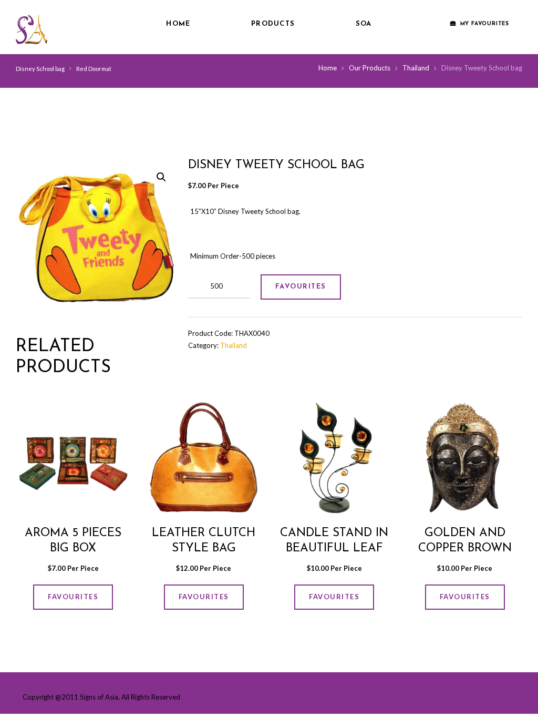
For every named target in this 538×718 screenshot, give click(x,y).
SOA (364, 23)
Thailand (415, 68)
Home (178, 23)
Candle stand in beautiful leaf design (334, 548)
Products (273, 23)
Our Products (369, 68)
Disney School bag (40, 68)
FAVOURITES (300, 286)
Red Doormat (93, 68)
